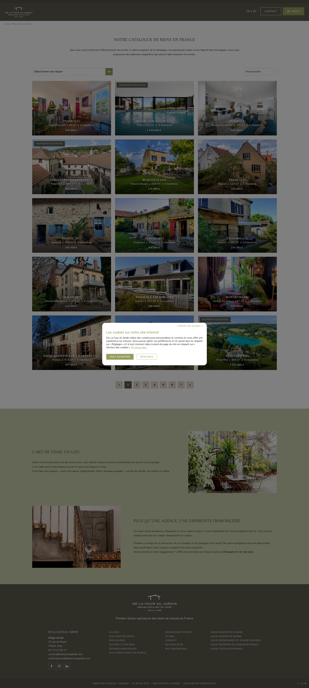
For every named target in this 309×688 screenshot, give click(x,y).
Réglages (147, 357)
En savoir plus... (139, 347)
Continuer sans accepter (189, 325)
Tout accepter (120, 357)
